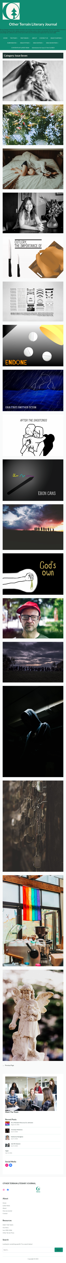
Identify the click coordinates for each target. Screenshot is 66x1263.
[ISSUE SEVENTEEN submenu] (58, 42)
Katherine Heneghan (17, 1136)
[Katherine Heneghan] (7, 1138)
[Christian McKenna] (7, 1131)
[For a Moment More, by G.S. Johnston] (7, 1123)
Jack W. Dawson (15, 1144)
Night (7, 1151)
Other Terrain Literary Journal (33, 24)
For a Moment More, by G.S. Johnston (22, 1122)
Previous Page (8, 1065)
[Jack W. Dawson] (7, 1145)
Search (59, 1250)
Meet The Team (11, 1112)
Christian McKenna (16, 1129)
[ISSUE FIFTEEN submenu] (30, 42)
